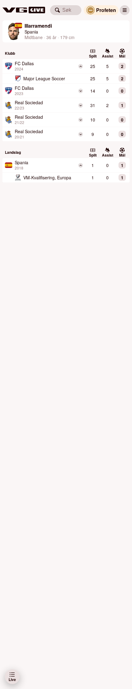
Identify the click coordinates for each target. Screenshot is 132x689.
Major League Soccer (44, 78)
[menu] (125, 10)
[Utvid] (80, 91)
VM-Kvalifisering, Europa (47, 177)
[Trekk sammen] (80, 66)
